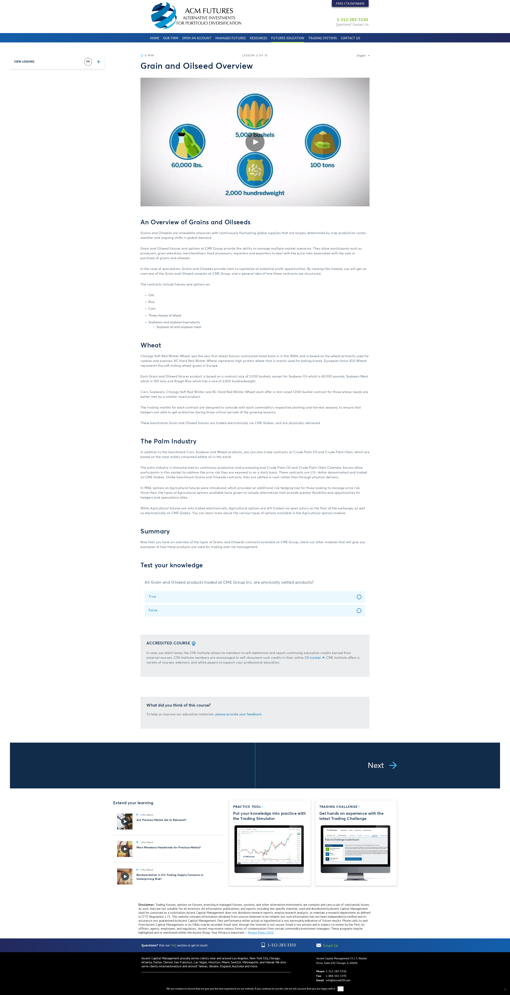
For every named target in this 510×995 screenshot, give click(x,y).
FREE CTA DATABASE (350, 3)
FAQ (173, 945)
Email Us (330, 945)
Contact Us (350, 38)
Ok (340, 988)
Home (154, 38)
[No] (505, 989)
